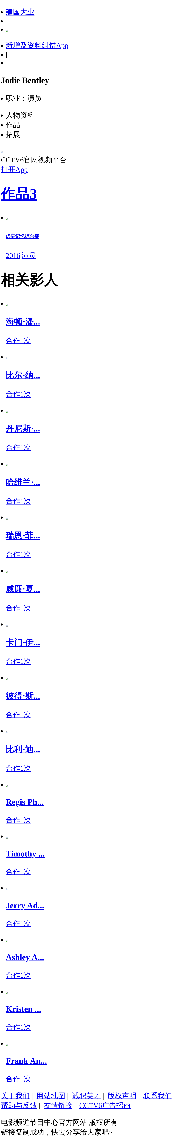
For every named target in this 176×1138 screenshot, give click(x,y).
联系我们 (157, 1096)
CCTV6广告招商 (105, 1105)
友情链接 (58, 1105)
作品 (19, 194)
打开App (14, 170)
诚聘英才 (86, 1096)
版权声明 (122, 1096)
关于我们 (15, 1096)
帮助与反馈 (19, 1105)
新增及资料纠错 (37, 45)
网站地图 (51, 1096)
